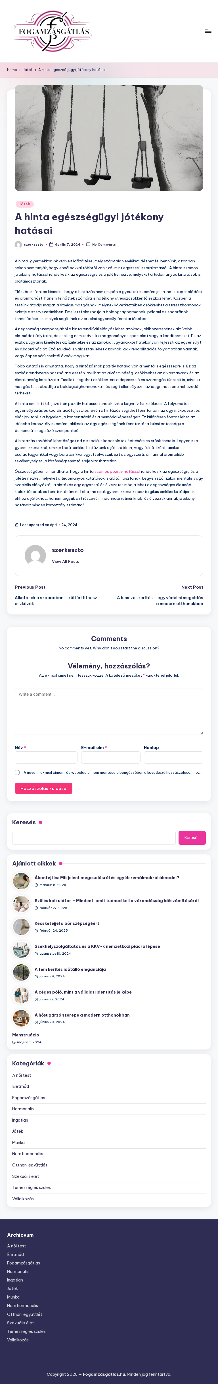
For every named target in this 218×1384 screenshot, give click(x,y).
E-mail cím (94, 747)
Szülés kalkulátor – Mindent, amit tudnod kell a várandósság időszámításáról (117, 900)
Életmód (20, 1086)
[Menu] (208, 31)
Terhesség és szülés (31, 1187)
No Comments (104, 245)
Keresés (24, 822)
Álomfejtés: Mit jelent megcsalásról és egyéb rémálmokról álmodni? (107, 877)
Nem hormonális (27, 1153)
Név (20, 747)
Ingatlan (20, 1120)
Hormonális (23, 1108)
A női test (21, 1075)
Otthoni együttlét (29, 1165)
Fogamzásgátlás (28, 1097)
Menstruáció (25, 1035)
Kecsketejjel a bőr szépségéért (67, 923)
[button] (65, 561)
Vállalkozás (23, 1198)
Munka (18, 1142)
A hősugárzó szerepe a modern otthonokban (82, 1015)
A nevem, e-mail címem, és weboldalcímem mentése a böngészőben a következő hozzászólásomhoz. (112, 772)
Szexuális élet (25, 1176)
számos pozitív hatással (117, 471)
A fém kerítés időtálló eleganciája (70, 969)
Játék (24, 204)
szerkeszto (68, 549)
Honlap (151, 747)
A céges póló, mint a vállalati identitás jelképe (83, 992)
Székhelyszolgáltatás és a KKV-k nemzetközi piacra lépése (97, 946)
